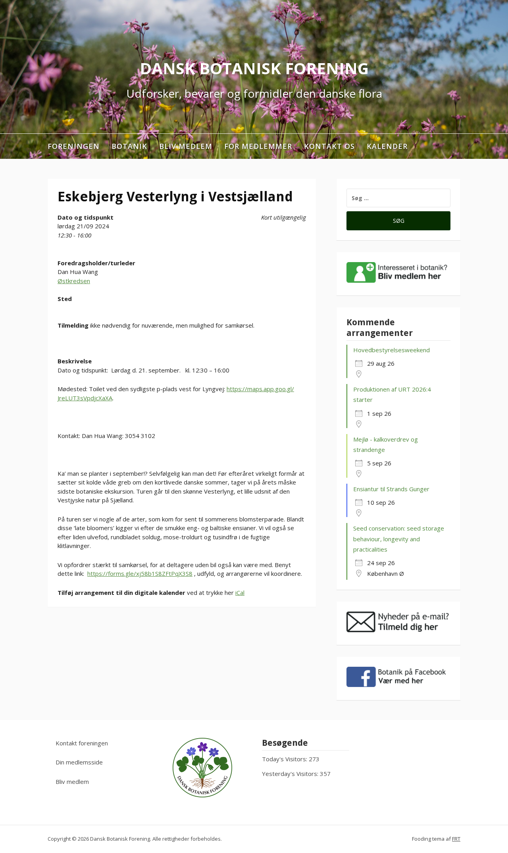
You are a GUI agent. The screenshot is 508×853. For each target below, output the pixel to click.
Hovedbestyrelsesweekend (391, 350)
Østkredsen (74, 281)
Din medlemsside (79, 762)
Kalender (387, 146)
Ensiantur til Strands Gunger (391, 489)
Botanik (129, 146)
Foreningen (74, 146)
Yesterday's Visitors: (291, 774)
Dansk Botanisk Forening (254, 68)
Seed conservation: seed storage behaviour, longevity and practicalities (398, 538)
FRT (456, 838)
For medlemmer (258, 146)
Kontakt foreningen (82, 743)
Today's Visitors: (285, 759)
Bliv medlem (185, 146)
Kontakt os (329, 146)
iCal (239, 592)
